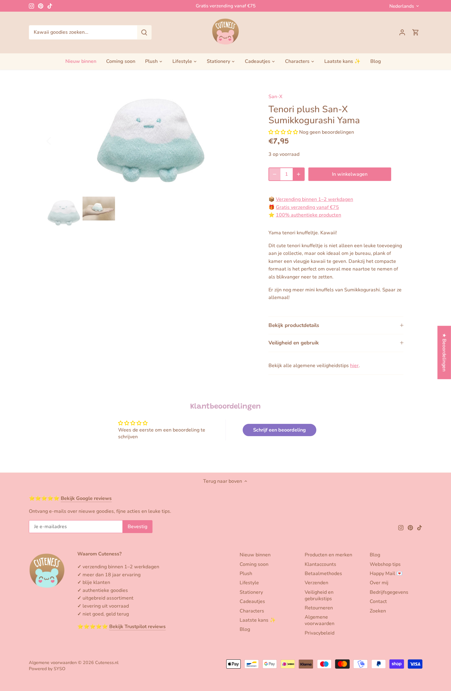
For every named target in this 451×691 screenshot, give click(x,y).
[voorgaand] (56, 140)
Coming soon (254, 564)
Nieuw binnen (255, 554)
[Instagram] (31, 5)
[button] (283, 132)
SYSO (59, 669)
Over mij (379, 582)
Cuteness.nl (106, 662)
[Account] (402, 32)
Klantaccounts (320, 564)
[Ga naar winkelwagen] (415, 32)
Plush (246, 573)
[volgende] (244, 140)
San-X (275, 96)
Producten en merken (328, 554)
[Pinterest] (40, 5)
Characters (252, 611)
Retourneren (319, 608)
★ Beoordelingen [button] (444, 352)
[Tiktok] (49, 5)
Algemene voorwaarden (319, 620)
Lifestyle (249, 582)
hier (354, 365)
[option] (151, 140)
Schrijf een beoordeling (279, 430)
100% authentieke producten (308, 215)
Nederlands (401, 6)
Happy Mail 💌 (386, 573)
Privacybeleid (319, 633)
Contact (378, 601)
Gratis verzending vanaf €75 (226, 6)
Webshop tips (385, 564)
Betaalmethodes (323, 573)
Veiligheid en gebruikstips (319, 595)
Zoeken (378, 611)
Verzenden (316, 582)
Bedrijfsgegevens (389, 592)
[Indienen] (144, 32)
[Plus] (298, 174)
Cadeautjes (252, 601)
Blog (245, 629)
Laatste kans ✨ (258, 620)
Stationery (251, 592)
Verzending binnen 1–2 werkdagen (314, 199)
